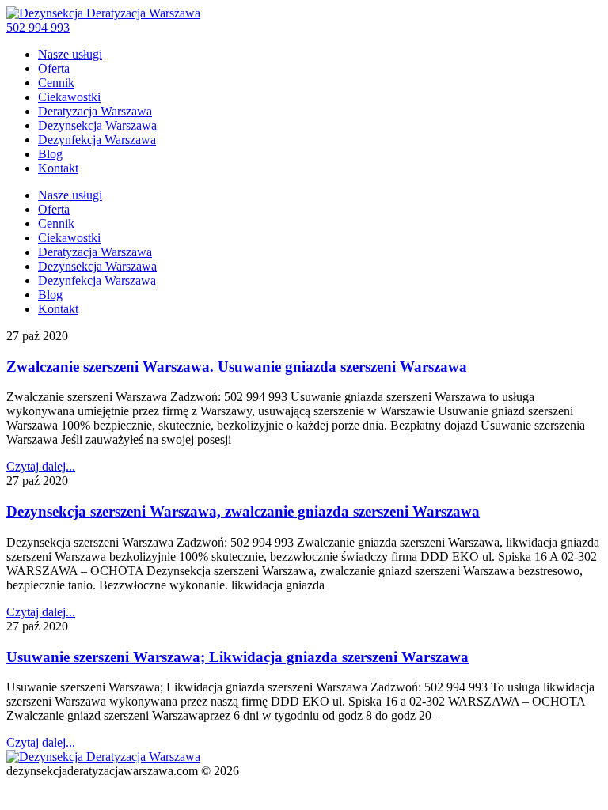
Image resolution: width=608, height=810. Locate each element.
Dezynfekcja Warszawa (97, 139)
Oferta (54, 68)
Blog (50, 154)
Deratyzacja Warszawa (95, 111)
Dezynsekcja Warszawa (97, 125)
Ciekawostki (69, 97)
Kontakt (58, 168)
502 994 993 (38, 27)
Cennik (56, 82)
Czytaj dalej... (40, 466)
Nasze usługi (70, 54)
